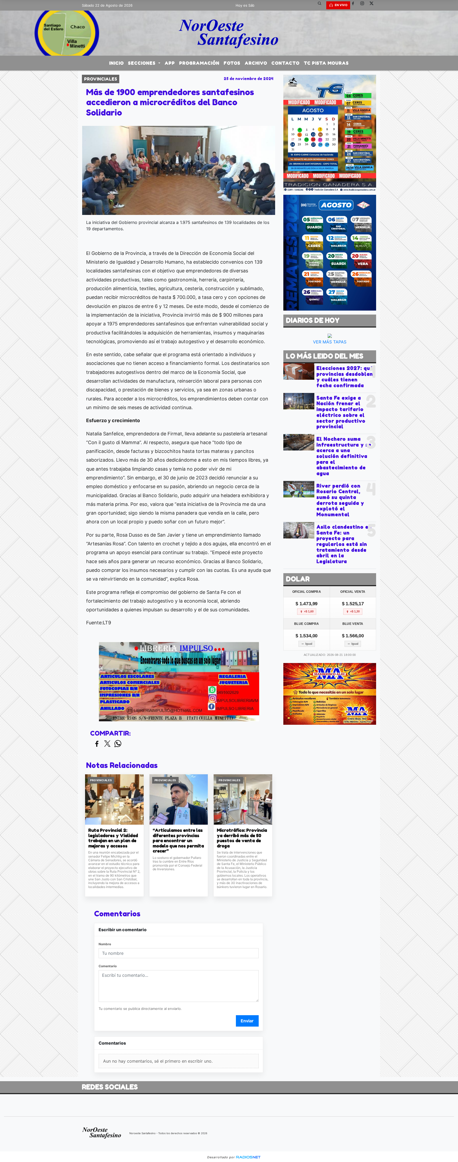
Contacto (285, 63)
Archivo (256, 63)
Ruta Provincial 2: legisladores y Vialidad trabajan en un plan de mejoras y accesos (113, 838)
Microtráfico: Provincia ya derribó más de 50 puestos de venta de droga (242, 838)
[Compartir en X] (107, 744)
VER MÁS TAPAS (329, 341)
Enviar (247, 1020)
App (170, 63)
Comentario (108, 966)
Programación (199, 63)
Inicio (116, 63)
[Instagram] (364, 5)
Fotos (232, 63)
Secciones (142, 63)
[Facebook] (354, 5)
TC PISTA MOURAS (326, 63)
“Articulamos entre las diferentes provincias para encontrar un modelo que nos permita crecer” (178, 841)
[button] (321, 5)
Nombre (105, 944)
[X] (373, 5)
